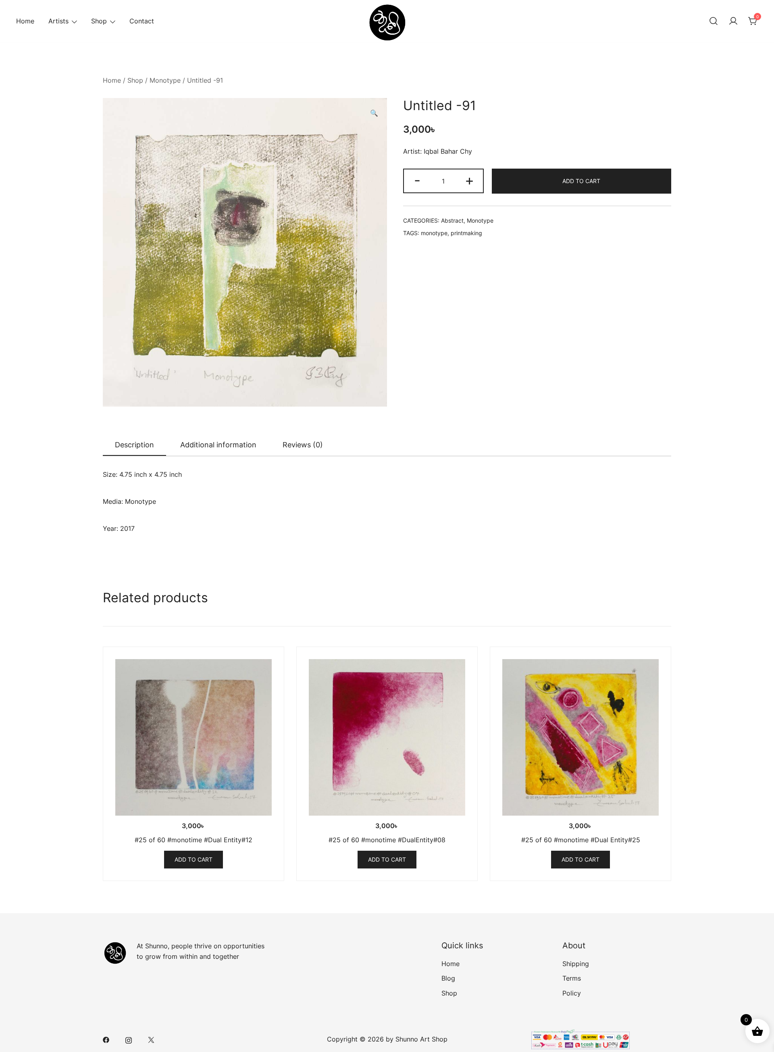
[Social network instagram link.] (128, 1039)
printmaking (466, 233)
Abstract (452, 220)
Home (25, 21)
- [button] (417, 180)
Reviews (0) (303, 444)
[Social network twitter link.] (151, 1039)
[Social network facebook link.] (106, 1039)
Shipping (575, 964)
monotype (434, 233)
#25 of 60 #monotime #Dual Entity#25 (580, 840)
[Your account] (733, 21)
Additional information (218, 444)
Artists (58, 21)
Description (134, 444)
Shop (99, 21)
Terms (571, 978)
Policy (571, 993)
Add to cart (581, 180)
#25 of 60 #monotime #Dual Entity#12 (193, 840)
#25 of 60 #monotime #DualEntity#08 (387, 840)
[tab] (134, 445)
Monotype (165, 80)
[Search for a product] (713, 21)
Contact (141, 21)
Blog (448, 978)
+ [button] (469, 180)
